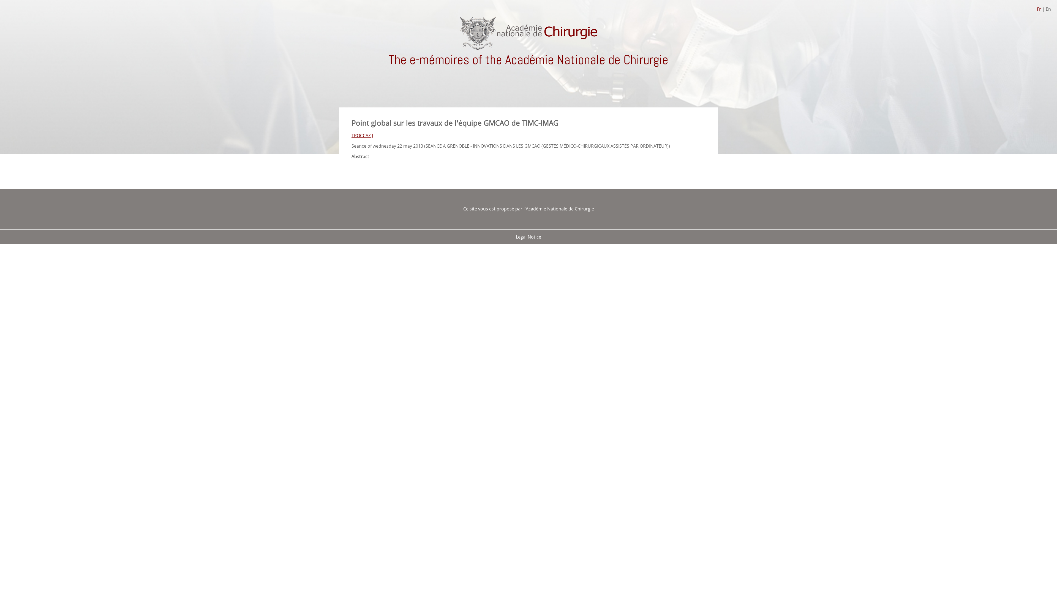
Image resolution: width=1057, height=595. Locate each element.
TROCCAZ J (362, 135)
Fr (1039, 9)
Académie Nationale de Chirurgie (560, 209)
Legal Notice (528, 237)
